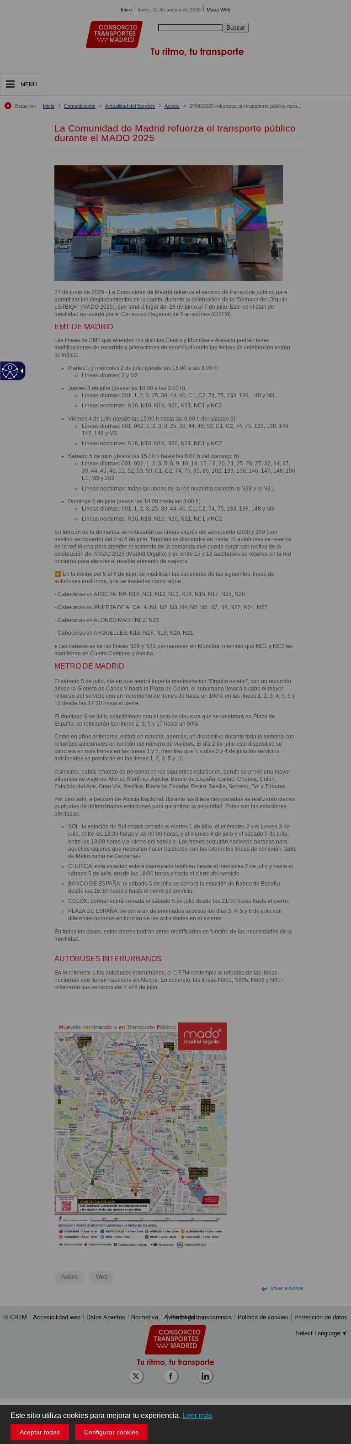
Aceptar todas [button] (40, 1432)
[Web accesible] (10, 371)
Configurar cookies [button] (111, 1432)
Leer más (197, 1415)
